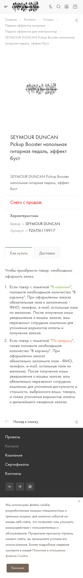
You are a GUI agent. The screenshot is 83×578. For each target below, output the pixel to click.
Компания (13, 455)
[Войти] (67, 7)
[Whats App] (30, 486)
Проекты (12, 437)
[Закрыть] (79, 501)
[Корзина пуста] (75, 6)
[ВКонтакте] (10, 486)
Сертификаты (17, 464)
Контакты (13, 473)
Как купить (19, 253)
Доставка (47, 253)
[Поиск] (58, 7)
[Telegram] (20, 486)
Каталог (12, 446)
